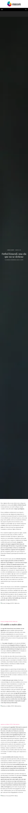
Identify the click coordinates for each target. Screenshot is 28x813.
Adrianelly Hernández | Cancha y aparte (14, 259)
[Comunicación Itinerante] (14, 4)
